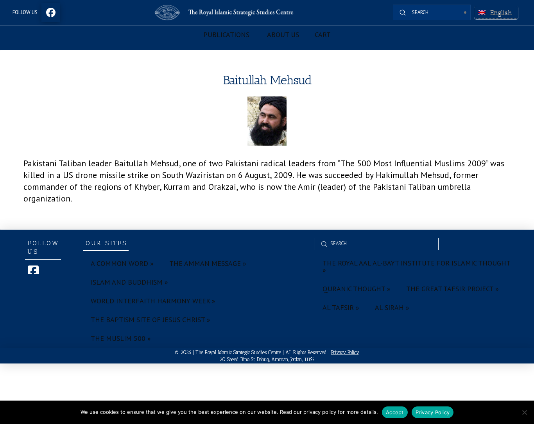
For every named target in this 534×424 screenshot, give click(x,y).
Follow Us (25, 12)
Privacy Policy (345, 352)
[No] (524, 412)
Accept (395, 412)
